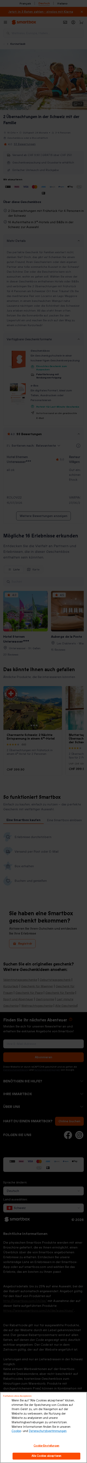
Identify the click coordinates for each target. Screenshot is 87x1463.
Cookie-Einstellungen (46, 1446)
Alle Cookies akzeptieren (46, 1456)
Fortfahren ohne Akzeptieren (17, 1396)
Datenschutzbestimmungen (48, 1431)
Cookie (16, 1431)
